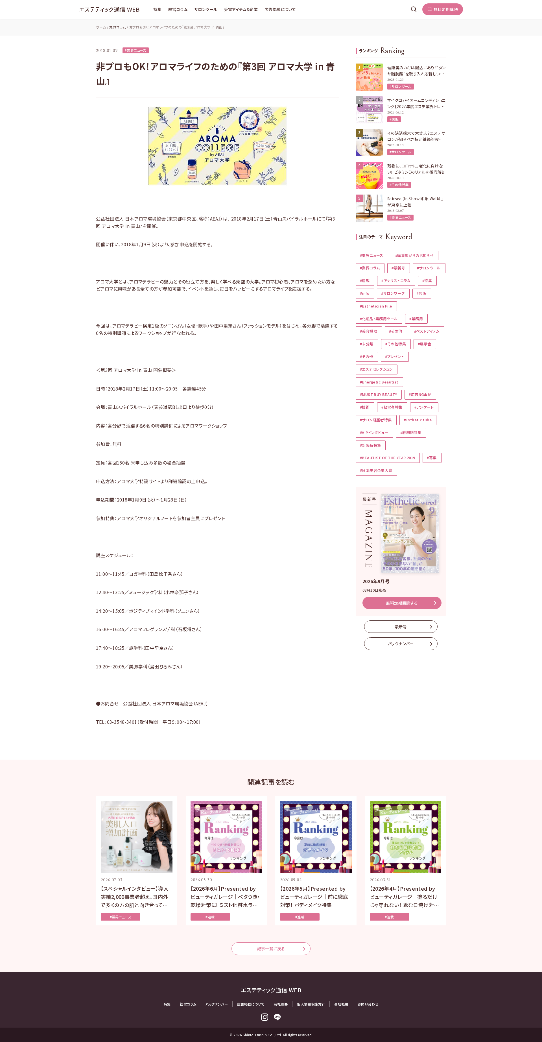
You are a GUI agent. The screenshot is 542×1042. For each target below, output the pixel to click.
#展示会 (424, 343)
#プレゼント (394, 356)
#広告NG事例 (420, 394)
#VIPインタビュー (374, 432)
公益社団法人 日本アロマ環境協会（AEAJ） (165, 703)
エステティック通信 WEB (109, 9)
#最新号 (398, 268)
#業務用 (416, 318)
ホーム (101, 27)
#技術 (365, 407)
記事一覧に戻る (271, 948)
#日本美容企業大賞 (376, 470)
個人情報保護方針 (311, 1004)
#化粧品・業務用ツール (378, 318)
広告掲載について (280, 9)
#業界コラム (370, 268)
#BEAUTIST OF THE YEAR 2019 (387, 457)
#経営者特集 (391, 407)
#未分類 (366, 343)
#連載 (365, 280)
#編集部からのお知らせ (414, 255)
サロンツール (205, 9)
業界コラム (117, 27)
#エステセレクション (376, 369)
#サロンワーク (393, 293)
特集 (157, 9)
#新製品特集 (370, 445)
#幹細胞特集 (410, 432)
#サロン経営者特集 (376, 419)
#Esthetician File (376, 306)
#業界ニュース (136, 50)
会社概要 (281, 1004)
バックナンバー (401, 643)
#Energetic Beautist (379, 382)
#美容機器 (368, 331)
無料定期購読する (402, 603)
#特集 (427, 280)
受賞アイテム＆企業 (241, 9)
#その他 (395, 331)
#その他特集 (399, 184)
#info (364, 293)
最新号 (401, 626)
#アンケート (424, 407)
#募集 (431, 457)
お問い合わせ (368, 1004)
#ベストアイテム (427, 331)
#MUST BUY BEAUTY (378, 394)
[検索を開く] (414, 9)
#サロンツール (401, 86)
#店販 (394, 119)
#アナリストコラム (395, 280)
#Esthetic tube (418, 419)
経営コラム (177, 9)
